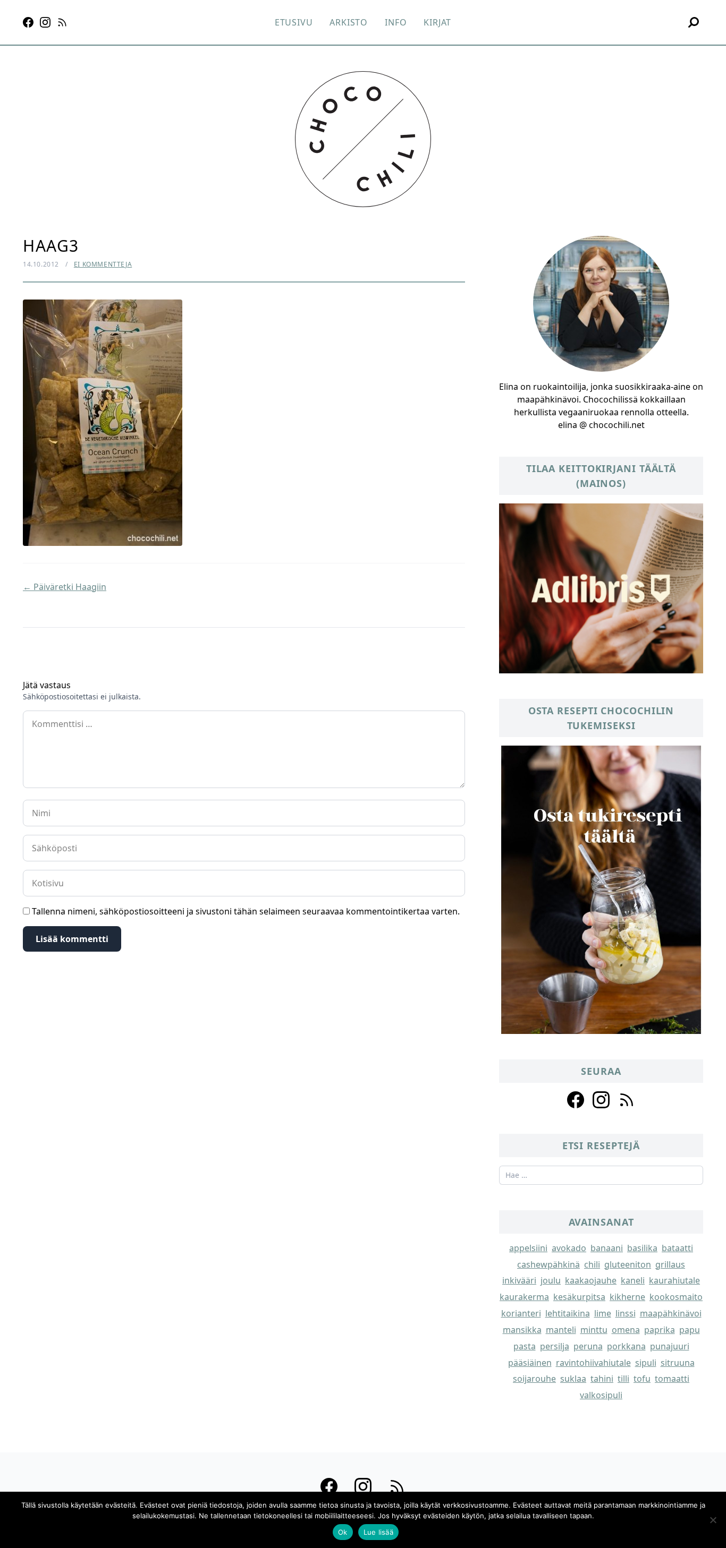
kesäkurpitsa (579, 1297)
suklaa (573, 1378)
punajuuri (669, 1346)
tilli (623, 1378)
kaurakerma (524, 1297)
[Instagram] (45, 22)
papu (689, 1330)
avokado (569, 1248)
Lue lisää (378, 1532)
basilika (642, 1248)
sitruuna (678, 1363)
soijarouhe (534, 1378)
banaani (606, 1248)
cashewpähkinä (548, 1264)
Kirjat (437, 22)
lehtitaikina (567, 1313)
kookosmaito (676, 1297)
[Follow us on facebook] (575, 1099)
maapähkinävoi (671, 1313)
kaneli (633, 1280)
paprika (659, 1330)
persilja (554, 1346)
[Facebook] (28, 22)
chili (592, 1264)
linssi (625, 1313)
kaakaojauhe (591, 1280)
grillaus (670, 1264)
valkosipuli (601, 1395)
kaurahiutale (674, 1280)
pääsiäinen (530, 1363)
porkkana (626, 1346)
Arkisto (349, 22)
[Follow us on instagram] (601, 1099)
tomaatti (672, 1378)
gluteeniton (627, 1264)
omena (626, 1330)
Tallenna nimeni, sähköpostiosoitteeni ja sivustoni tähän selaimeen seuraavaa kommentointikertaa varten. (246, 911)
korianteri (521, 1313)
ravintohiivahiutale (593, 1363)
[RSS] (62, 22)
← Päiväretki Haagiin (64, 587)
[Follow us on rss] (626, 1099)
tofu (642, 1378)
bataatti (677, 1248)
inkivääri (519, 1280)
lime (602, 1313)
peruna (588, 1346)
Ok (343, 1532)
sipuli (645, 1363)
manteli (561, 1330)
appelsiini (528, 1248)
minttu (593, 1330)
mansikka (522, 1330)
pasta (524, 1346)
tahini (601, 1378)
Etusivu (294, 22)
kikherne (627, 1297)
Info (396, 22)
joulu (551, 1280)
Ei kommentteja (103, 264)
